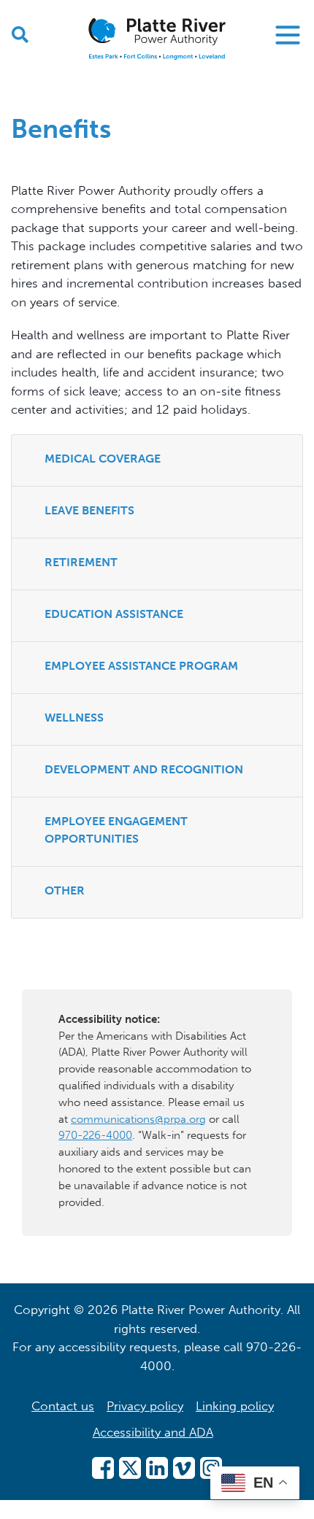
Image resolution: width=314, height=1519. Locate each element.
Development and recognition (144, 769)
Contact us (62, 1406)
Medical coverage (103, 458)
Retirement (81, 562)
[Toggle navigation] (287, 35)
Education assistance (114, 614)
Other (65, 890)
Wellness (74, 717)
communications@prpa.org (138, 1119)
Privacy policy (145, 1406)
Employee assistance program (141, 666)
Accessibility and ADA (153, 1432)
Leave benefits (89, 510)
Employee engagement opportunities (116, 830)
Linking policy (235, 1406)
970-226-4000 (95, 1135)
